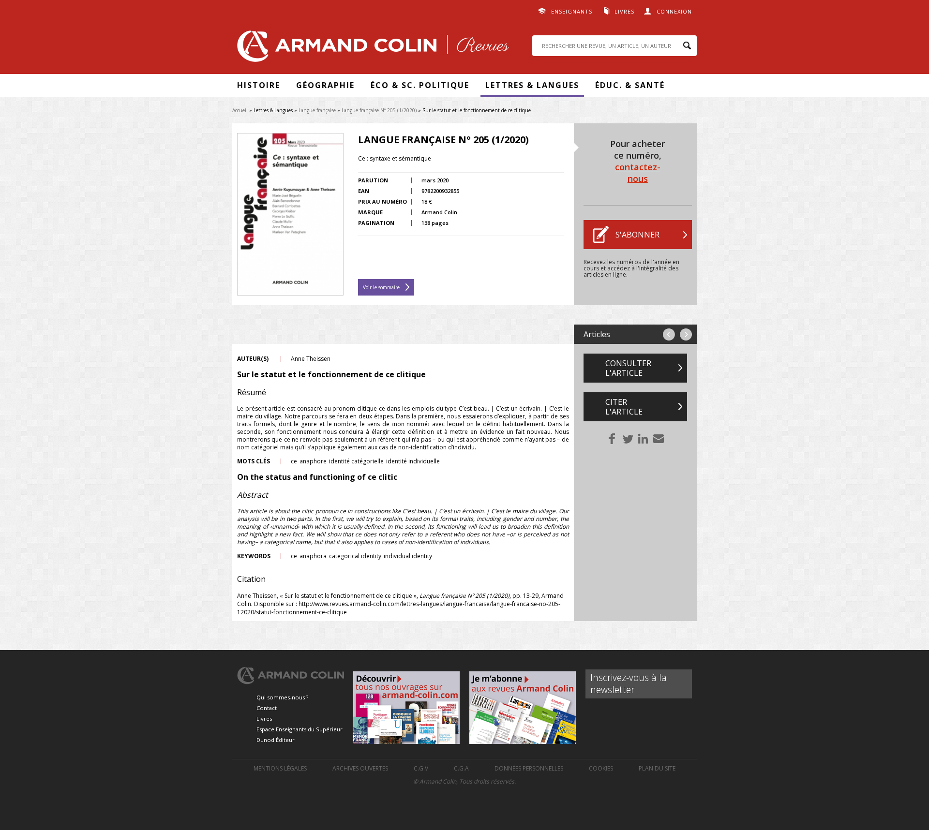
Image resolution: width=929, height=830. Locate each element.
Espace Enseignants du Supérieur (299, 729)
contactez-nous (637, 172)
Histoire (258, 85)
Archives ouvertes (360, 768)
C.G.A (461, 768)
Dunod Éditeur (275, 739)
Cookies (601, 768)
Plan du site (657, 768)
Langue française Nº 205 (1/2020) (379, 110)
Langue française (317, 110)
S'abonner (637, 234)
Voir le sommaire (381, 287)
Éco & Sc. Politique (420, 85)
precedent (669, 334)
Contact (266, 707)
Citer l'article (624, 407)
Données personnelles (528, 768)
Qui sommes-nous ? (282, 697)
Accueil (240, 110)
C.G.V (421, 768)
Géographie (325, 85)
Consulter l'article (628, 368)
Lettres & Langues (532, 85)
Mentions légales (280, 768)
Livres (624, 11)
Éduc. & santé (630, 85)
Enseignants (571, 11)
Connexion (674, 11)
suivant (686, 334)
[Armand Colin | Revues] (370, 48)
